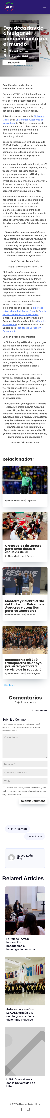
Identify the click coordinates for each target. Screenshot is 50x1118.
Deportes (31, 500)
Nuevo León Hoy (16, 500)
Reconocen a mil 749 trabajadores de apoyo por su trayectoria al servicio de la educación (24, 665)
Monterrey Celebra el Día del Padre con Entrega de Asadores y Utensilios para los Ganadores (24, 606)
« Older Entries (9, 685)
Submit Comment (33, 801)
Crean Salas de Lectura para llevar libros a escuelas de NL (23, 549)
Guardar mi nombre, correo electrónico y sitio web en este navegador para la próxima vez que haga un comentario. (24, 791)
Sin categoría (33, 673)
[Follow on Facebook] (21, 1109)
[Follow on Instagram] (28, 1109)
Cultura (30, 556)
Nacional (31, 614)
